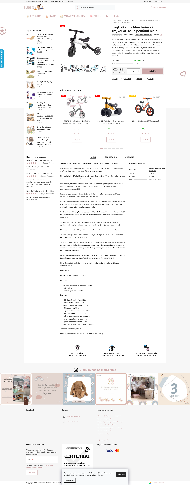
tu (101, 475)
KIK (161, 35)
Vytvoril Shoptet (158, 483)
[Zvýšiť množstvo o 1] (138, 71)
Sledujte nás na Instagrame (98, 370)
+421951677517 (73, 421)
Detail (77, 140)
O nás (99, 437)
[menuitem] (33, 15)
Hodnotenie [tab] (110, 157)
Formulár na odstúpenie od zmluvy (109, 428)
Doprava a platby (103, 434)
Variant (32, 472)
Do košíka (152, 71)
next (161, 121)
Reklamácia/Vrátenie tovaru (107, 425)
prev (61, 121)
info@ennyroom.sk (73, 416)
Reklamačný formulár (104, 431)
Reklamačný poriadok (57, 1)
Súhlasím (121, 474)
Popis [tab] (93, 157)
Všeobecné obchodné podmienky (36, 1)
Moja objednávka (103, 440)
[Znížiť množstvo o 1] (128, 71)
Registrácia (158, 1)
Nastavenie (70, 480)
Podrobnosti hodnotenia (143, 35)
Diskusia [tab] (129, 157)
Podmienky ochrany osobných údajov (110, 422)
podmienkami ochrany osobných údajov (39, 466)
